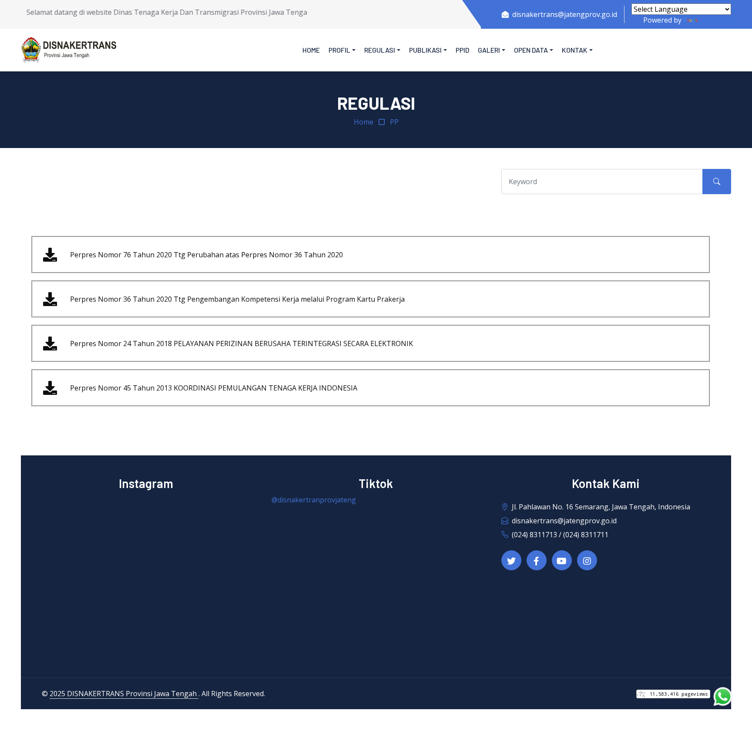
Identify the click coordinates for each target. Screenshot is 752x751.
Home (311, 50)
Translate (715, 20)
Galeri (489, 50)
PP (394, 122)
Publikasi (425, 50)
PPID (462, 50)
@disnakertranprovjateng (314, 500)
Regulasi (379, 50)
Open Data (531, 50)
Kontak (575, 50)
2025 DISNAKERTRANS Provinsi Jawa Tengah (124, 693)
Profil (339, 50)
